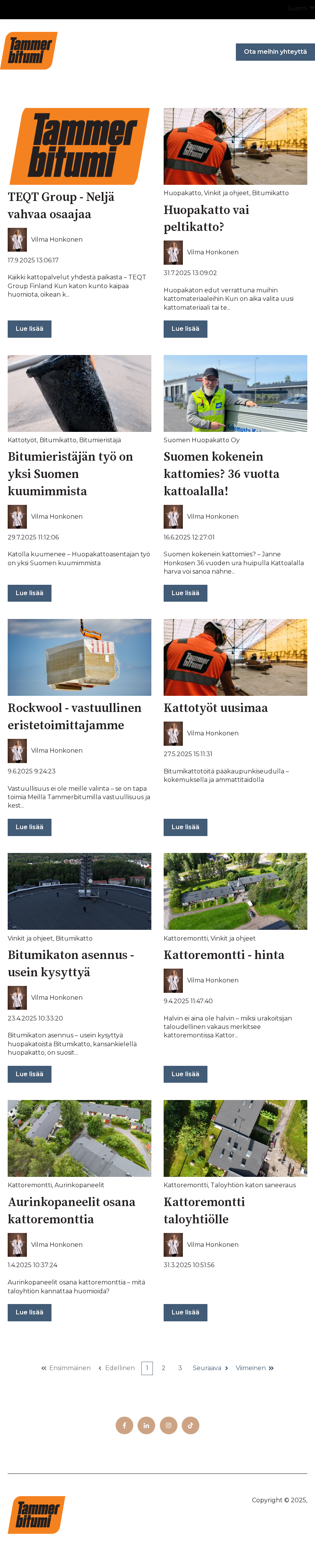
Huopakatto (182, 193)
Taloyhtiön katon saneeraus (253, 1185)
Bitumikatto (270, 193)
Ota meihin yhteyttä (275, 51)
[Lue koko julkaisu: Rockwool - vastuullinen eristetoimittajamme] (79, 657)
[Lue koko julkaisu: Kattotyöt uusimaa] (235, 657)
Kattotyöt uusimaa (216, 708)
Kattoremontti (186, 938)
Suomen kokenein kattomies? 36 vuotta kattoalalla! (222, 474)
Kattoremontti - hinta (224, 955)
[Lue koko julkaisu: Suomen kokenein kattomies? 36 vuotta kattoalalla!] (235, 393)
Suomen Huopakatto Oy (202, 440)
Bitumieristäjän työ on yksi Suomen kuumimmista (70, 474)
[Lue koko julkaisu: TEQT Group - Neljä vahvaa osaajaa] (79, 146)
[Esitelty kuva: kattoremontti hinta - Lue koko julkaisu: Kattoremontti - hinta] (235, 891)
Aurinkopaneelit (79, 1185)
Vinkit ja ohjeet (226, 193)
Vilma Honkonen (57, 239)
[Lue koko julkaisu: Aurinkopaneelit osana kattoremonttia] (79, 1138)
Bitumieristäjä (100, 440)
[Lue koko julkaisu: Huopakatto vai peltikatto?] (235, 146)
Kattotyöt (22, 440)
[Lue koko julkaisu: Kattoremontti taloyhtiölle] (235, 1138)
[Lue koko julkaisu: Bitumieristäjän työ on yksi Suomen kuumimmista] (79, 393)
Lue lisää (29, 328)
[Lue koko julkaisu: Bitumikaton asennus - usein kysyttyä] (79, 891)
